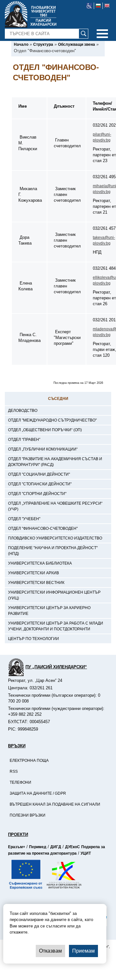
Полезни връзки (27, 815)
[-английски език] (107, 6)
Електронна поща (29, 760)
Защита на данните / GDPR (38, 793)
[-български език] (98, 6)
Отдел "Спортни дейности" (37, 493)
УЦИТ (86, 853)
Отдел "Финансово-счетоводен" (43, 528)
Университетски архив (33, 573)
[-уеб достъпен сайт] (89, 6)
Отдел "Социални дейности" (39, 474)
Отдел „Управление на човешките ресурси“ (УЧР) (55, 506)
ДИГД (55, 847)
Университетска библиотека (40, 563)
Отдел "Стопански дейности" (40, 484)
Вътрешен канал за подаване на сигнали (55, 804)
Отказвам (50, 951)
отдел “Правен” (24, 439)
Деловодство (22, 410)
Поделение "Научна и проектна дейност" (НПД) (53, 551)
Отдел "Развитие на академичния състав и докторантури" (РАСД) (55, 462)
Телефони (20, 782)
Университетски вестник (36, 582)
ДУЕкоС (72, 847)
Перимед (37, 847)
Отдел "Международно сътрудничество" (52, 420)
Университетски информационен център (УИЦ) (54, 595)
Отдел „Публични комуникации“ (43, 449)
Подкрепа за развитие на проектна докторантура (56, 850)
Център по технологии (33, 638)
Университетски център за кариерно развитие (49, 611)
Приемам (83, 951)
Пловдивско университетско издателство (55, 538)
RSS (14, 771)
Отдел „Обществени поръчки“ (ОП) (45, 430)
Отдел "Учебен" (24, 519)
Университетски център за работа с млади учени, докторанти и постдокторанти (55, 626)
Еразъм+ (16, 847)
